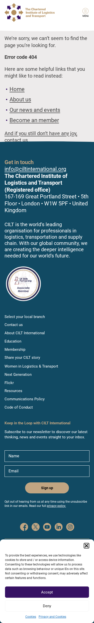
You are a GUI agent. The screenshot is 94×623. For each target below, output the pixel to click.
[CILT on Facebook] (24, 527)
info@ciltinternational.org (35, 169)
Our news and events (35, 110)
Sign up (47, 488)
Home (17, 89)
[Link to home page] (30, 12)
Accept (47, 592)
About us (20, 99)
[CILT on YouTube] (47, 527)
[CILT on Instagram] (70, 527)
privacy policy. (56, 506)
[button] (86, 545)
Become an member (34, 120)
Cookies (30, 616)
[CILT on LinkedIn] (58, 527)
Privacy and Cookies (52, 616)
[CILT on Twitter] (35, 527)
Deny (47, 606)
